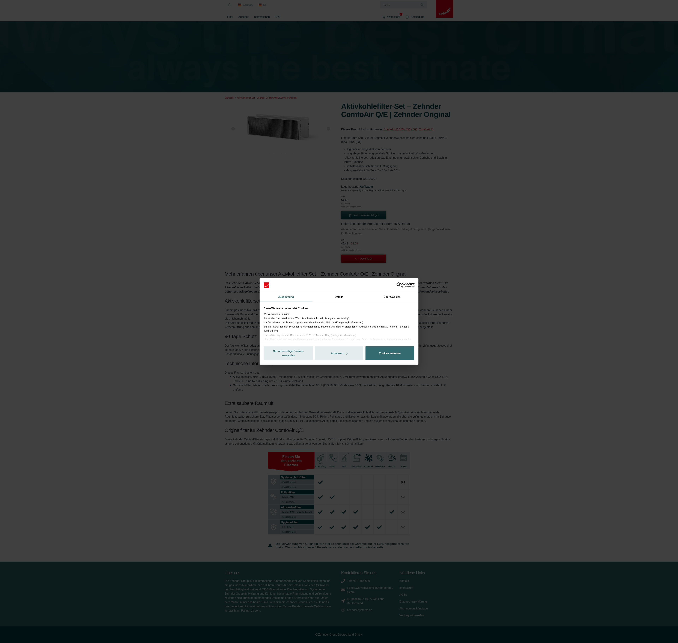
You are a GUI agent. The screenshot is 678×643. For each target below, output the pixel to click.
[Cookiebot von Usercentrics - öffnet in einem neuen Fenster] (399, 285)
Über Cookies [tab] (391, 296)
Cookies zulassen (390, 353)
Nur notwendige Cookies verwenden (288, 353)
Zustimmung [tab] (286, 296)
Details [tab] (339, 296)
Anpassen (337, 353)
